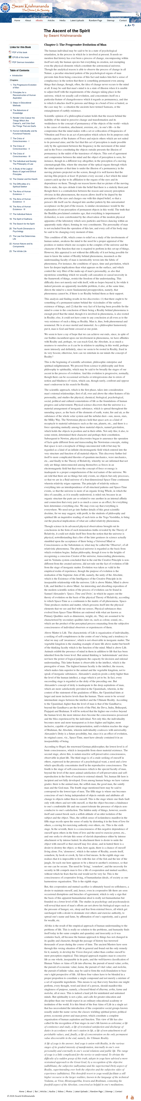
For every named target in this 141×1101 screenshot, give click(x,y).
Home (21, 1091)
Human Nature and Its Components (23, 245)
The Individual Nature (22, 214)
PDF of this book (19, 52)
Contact (118, 1091)
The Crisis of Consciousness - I (21, 140)
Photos (69, 1091)
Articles (43, 1091)
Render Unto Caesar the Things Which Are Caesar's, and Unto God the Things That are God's (24, 121)
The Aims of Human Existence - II (22, 200)
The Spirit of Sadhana (22, 218)
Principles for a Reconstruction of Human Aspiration (24, 95)
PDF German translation (22, 62)
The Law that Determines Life (24, 237)
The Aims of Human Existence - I (22, 192)
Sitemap (109, 1091)
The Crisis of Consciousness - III (21, 155)
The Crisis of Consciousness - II (21, 147)
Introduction (17, 75)
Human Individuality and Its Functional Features (25, 132)
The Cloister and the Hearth (25, 178)
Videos (60, 1091)
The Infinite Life (19, 251)
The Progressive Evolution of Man (24, 86)
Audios (52, 1091)
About (29, 1091)
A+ (129, 25)
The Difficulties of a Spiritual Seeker (21, 185)
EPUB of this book (20, 57)
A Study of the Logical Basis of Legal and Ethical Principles (24, 171)
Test (36, 1091)
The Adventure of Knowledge (20, 111)
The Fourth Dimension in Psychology (24, 230)
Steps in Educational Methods (22, 104)
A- (126, 25)
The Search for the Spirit (24, 223)
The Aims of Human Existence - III (22, 208)
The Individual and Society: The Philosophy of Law (25, 162)
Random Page (96, 1091)
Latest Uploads (81, 1091)
